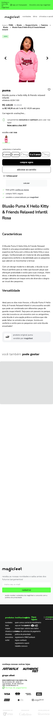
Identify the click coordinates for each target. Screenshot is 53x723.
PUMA (11, 25)
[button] (6, 154)
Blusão (19, 25)
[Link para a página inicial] (4, 25)
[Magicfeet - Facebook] (32, 626)
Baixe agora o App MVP (16, 125)
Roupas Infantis (31, 25)
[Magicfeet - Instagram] (37, 626)
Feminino (44, 25)
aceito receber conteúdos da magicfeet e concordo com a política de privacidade (26, 596)
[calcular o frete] (26, 183)
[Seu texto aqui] (44, 715)
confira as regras (22, 190)
